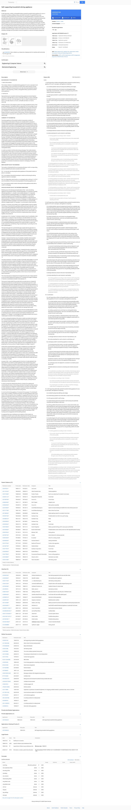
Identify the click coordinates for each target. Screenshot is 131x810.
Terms (71, 807)
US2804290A (5, 505)
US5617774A (5, 580)
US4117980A (5, 689)
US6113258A (5, 602)
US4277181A (5, 548)
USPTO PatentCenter (66, 55)
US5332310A (5, 640)
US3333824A (5, 524)
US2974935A (5, 507)
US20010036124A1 (7, 673)
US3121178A (5, 510)
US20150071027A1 (7, 616)
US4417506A (5, 554)
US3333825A (5, 521)
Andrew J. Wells (59, 21)
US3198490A (5, 513)
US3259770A (5, 516)
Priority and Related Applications (65, 53)
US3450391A (5, 700)
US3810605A (5, 537)
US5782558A (5, 586)
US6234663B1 (6, 605)
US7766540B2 (6, 667)
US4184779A (5, 546)
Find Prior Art (66, 17)
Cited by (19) (66, 51)
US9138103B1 (6, 619)
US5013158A (5, 559)
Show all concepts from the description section (13, 797)
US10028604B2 (6, 645)
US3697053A (5, 532)
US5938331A (5, 597)
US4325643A (5, 662)
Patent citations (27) (58, 51)
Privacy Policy (77, 807)
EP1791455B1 (5, 676)
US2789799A (5, 499)
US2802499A (5, 502)
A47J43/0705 (7, 52)
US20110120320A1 (7, 613)
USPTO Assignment (75, 55)
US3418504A (5, 529)
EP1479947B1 (5, 695)
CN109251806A (6, 621)
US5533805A (5, 578)
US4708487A (5, 670)
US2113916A (5, 491)
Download (71, 759)
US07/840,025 (6, 719)
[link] (24, 53)
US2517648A (5, 494)
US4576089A (5, 557)
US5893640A (5, 594)
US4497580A (5, 651)
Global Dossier (60, 56)
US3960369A (5, 540)
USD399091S (5, 589)
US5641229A (5, 583)
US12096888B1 (6, 624)
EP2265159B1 (5, 665)
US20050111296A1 (7, 608)
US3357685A (5, 526)
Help (83, 807)
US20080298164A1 (7, 610)
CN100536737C (6, 678)
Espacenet (54, 56)
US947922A (5, 488)
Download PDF (57, 17)
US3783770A (5, 535)
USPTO (59, 55)
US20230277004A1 (7, 681)
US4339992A (5, 551)
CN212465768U (6, 697)
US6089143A (5, 599)
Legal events (72, 51)
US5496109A (5, 575)
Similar (74, 17)
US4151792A (5, 543)
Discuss (66, 56)
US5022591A (5, 684)
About (48, 807)
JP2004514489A (6, 686)
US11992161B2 (6, 692)
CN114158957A (6, 703)
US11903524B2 (6, 643)
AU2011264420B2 (6, 659)
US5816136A (5, 591)
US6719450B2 (6, 654)
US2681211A (5, 496)
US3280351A (5, 518)
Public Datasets (64, 807)
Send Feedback (55, 807)
